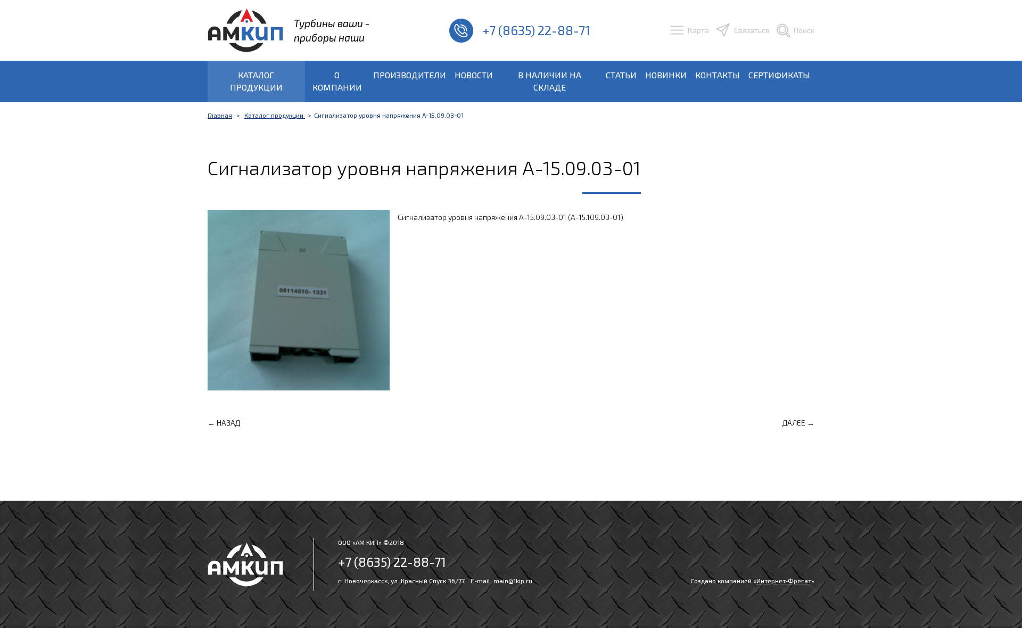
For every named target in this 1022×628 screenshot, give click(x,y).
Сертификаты (779, 75)
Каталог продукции (256, 81)
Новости (474, 75)
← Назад (224, 422)
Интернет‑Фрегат (783, 580)
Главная (220, 115)
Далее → (798, 422)
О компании (337, 81)
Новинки (666, 75)
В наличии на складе (549, 81)
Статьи (621, 75)
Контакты (717, 75)
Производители (409, 75)
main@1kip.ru (512, 580)
